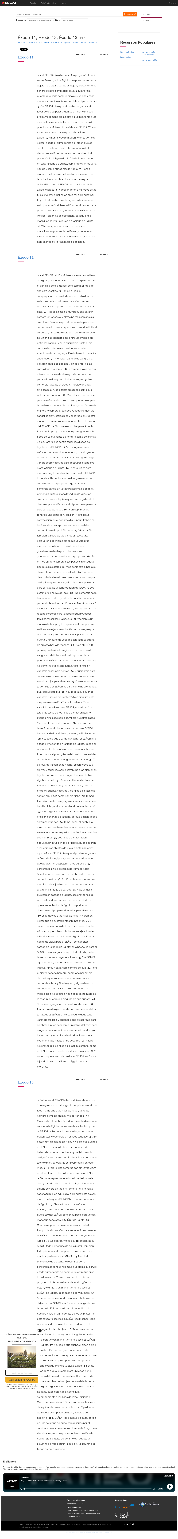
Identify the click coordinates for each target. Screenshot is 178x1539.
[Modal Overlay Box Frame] (22, 1361)
